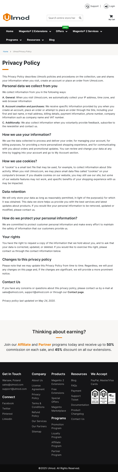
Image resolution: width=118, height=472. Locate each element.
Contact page (76, 292)
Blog (52, 39)
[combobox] (65, 18)
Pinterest (7, 413)
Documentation (80, 404)
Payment (76, 390)
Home (9, 31)
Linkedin (7, 418)
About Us (37, 380)
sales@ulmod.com (12, 384)
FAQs (74, 385)
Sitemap (36, 431)
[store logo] (16, 17)
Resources (33, 39)
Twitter (6, 408)
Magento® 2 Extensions (33, 31)
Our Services (39, 421)
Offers (62, 30)
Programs (12, 39)
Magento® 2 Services (85, 31)
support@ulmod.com (14, 388)
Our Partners (39, 426)
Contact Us (77, 418)
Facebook (8, 403)
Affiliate (24, 345)
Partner (45, 345)
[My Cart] (111, 16)
